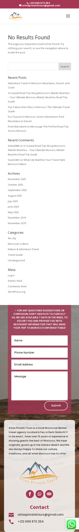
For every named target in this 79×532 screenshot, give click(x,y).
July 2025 (13, 201)
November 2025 (17, 179)
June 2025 (13, 206)
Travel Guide (15, 254)
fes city (12, 238)
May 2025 (13, 212)
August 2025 (15, 195)
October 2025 (15, 184)
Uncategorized (16, 260)
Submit (56, 405)
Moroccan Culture (18, 243)
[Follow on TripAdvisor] (49, 494)
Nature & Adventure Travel (23, 249)
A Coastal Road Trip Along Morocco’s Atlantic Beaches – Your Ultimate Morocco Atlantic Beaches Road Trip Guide (39, 97)
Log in (11, 275)
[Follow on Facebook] (30, 494)
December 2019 (17, 217)
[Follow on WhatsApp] (39, 494)
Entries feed (15, 280)
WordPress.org (16, 291)
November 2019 (17, 223)
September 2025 (17, 190)
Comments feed (17, 286)
